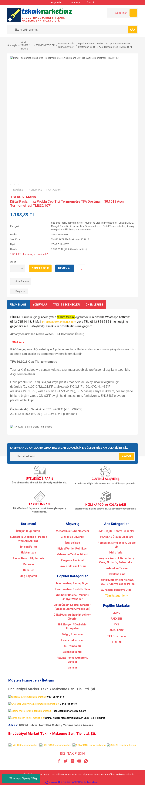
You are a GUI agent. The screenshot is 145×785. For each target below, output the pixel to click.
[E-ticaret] (72, 782)
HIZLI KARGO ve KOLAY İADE (105, 504)
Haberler (28, 570)
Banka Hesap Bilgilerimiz (28, 558)
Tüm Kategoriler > (116, 595)
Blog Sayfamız (28, 575)
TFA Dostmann (116, 636)
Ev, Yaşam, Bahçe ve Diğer (116, 589)
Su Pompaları (72, 646)
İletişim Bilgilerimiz (28, 531)
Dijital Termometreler (114, 226)
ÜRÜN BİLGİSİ (18, 304)
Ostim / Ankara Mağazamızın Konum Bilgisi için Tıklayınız (74, 718)
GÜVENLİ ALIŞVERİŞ (106, 479)
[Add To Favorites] (81, 268)
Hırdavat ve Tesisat (116, 568)
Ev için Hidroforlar (72, 640)
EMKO (116, 612)
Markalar (28, 564)
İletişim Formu (28, 546)
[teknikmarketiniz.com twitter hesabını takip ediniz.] (23, 745)
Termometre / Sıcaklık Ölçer (72, 589)
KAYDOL (127, 456)
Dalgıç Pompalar (72, 634)
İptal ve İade (72, 542)
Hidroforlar (116, 552)
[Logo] (40, 15)
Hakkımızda (28, 552)
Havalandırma (116, 574)
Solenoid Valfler (72, 651)
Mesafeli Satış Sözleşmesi (72, 531)
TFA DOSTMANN (23, 197)
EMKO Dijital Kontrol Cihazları (116, 531)
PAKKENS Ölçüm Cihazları (116, 536)
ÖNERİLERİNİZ (94, 304)
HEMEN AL (64, 268)
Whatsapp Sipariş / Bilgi (23, 778)
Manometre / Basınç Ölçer (72, 583)
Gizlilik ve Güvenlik (72, 536)
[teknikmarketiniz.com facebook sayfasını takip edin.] (55, 745)
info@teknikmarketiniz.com (59, 321)
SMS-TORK (117, 630)
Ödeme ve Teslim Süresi (72, 554)
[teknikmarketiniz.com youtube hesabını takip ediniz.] (121, 745)
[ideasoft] (52, 782)
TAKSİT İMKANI (39, 504)
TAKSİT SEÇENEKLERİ (66, 304)
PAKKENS (117, 618)
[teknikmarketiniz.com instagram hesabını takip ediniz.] (89, 745)
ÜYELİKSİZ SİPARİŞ (39, 478)
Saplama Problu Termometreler (67, 223)
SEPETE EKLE (40, 268)
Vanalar (72, 667)
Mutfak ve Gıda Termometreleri (101, 223)
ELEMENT (116, 642)
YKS (116, 624)
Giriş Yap (75, 2)
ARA (132, 29)
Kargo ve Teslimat (72, 560)
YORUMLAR (40, 304)
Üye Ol (90, 2)
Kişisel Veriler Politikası (72, 548)
